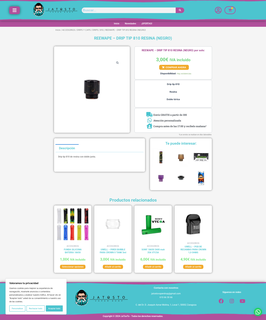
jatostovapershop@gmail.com (166, 293)
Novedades (130, 23)
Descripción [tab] (67, 148)
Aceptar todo (54, 308)
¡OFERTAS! (147, 23)
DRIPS (95, 30)
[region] (36, 296)
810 (101, 30)
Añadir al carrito (113, 266)
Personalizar (17, 308)
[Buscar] (180, 10)
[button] (117, 62)
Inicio (116, 23)
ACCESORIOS (68, 30)
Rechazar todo (35, 308)
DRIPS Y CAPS (84, 30)
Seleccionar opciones (72, 266)
